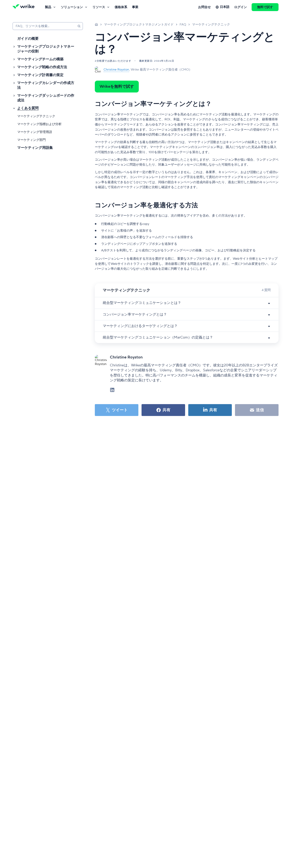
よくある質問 (28, 108)
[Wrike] (24, 7)
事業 (135, 7)
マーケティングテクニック (36, 116)
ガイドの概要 (28, 38)
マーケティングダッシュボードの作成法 (45, 98)
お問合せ (204, 7)
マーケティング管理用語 (34, 132)
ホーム (96, 24)
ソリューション (72, 7)
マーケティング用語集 (35, 147)
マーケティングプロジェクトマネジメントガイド (139, 24)
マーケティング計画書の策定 (40, 75)
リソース (98, 7)
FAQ (183, 24)
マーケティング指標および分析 (39, 124)
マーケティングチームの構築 (40, 59)
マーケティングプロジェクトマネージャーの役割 (45, 49)
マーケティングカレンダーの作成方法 (45, 85)
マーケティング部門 (31, 140)
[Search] (79, 26)
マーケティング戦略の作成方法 (42, 67)
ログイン (240, 7)
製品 (48, 7)
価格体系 (121, 7)
